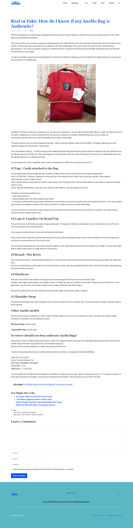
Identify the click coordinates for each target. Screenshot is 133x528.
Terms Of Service (114, 515)
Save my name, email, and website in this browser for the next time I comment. (43, 469)
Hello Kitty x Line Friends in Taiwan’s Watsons (28, 415)
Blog (86, 3)
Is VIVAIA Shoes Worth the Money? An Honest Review (48, 384)
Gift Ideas (75, 3)
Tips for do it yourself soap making (24, 412)
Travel (94, 3)
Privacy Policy (99, 515)
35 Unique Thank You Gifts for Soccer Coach (34, 397)
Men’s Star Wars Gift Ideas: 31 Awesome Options (35, 405)
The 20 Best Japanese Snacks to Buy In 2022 (34, 399)
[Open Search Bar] (119, 3)
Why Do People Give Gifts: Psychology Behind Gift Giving (39, 402)
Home (65, 3)
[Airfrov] (16, 3)
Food (102, 3)
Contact (111, 3)
